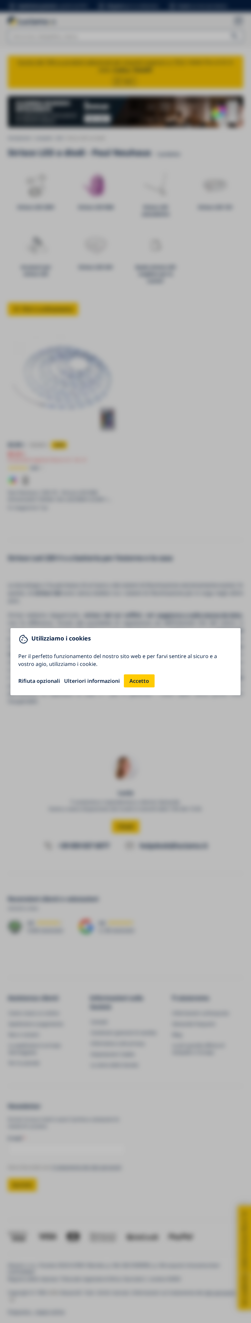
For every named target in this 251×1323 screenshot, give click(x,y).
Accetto (139, 680)
